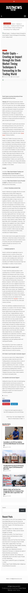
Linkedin (15, 404)
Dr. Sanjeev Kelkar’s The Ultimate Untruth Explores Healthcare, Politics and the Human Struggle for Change (13, 530)
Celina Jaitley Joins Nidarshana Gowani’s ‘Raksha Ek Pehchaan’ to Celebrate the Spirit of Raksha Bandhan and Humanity (13, 550)
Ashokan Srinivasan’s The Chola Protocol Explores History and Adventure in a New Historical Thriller (12, 536)
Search (4, 507)
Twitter (15, 401)
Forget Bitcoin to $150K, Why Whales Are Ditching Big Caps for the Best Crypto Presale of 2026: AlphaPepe (13, 556)
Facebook (6, 401)
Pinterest (6, 404)
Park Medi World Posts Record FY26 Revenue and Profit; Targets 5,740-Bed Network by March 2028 (13, 467)
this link (16, 298)
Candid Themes (16, 590)
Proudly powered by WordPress (10, 588)
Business (5, 50)
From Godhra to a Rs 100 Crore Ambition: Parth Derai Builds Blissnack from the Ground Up (13, 443)
